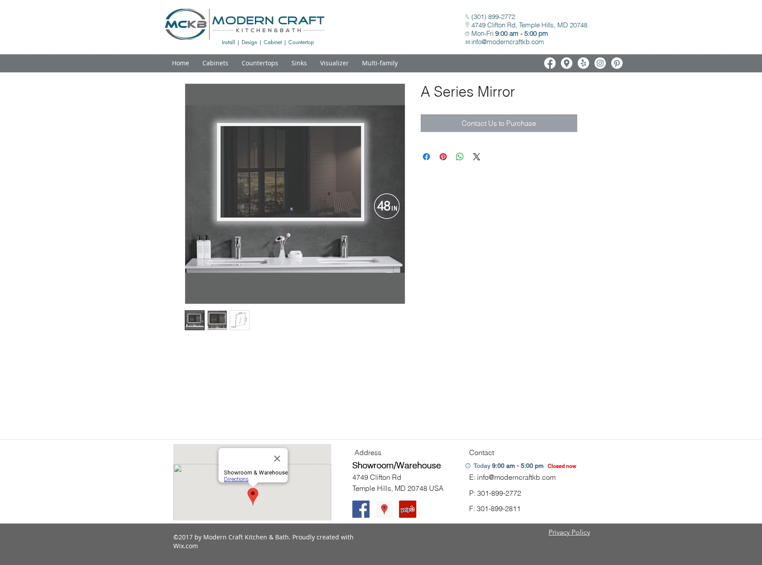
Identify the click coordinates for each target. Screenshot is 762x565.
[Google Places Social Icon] (384, 509)
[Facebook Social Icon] (361, 509)
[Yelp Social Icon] (407, 509)
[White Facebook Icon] (550, 63)
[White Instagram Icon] (600, 63)
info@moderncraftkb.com (507, 42)
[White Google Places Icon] (566, 63)
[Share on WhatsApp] (460, 156)
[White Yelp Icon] (583, 63)
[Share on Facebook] (426, 156)
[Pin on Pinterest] (443, 156)
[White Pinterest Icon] (617, 63)
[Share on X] (476, 156)
